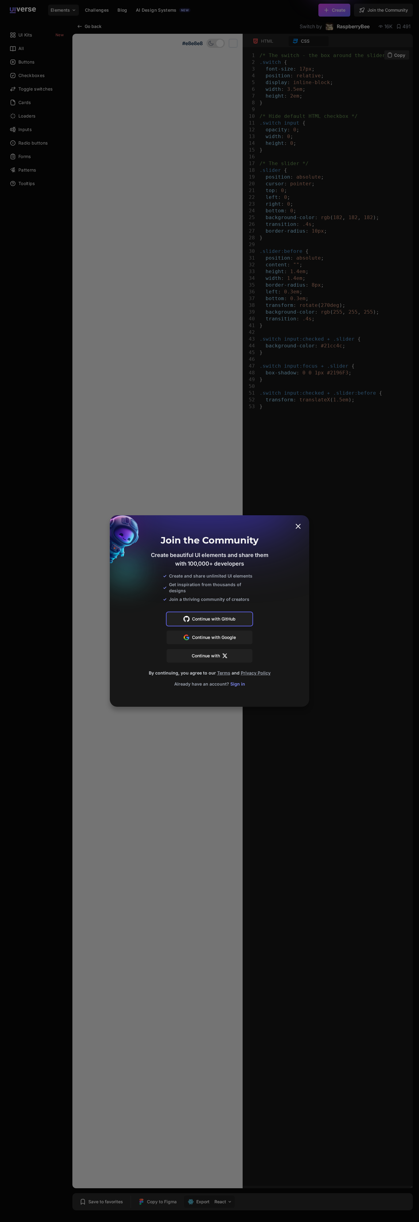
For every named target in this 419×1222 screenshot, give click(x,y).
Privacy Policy (256, 672)
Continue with (206, 655)
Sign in (237, 683)
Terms (223, 672)
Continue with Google (214, 637)
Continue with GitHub (214, 618)
